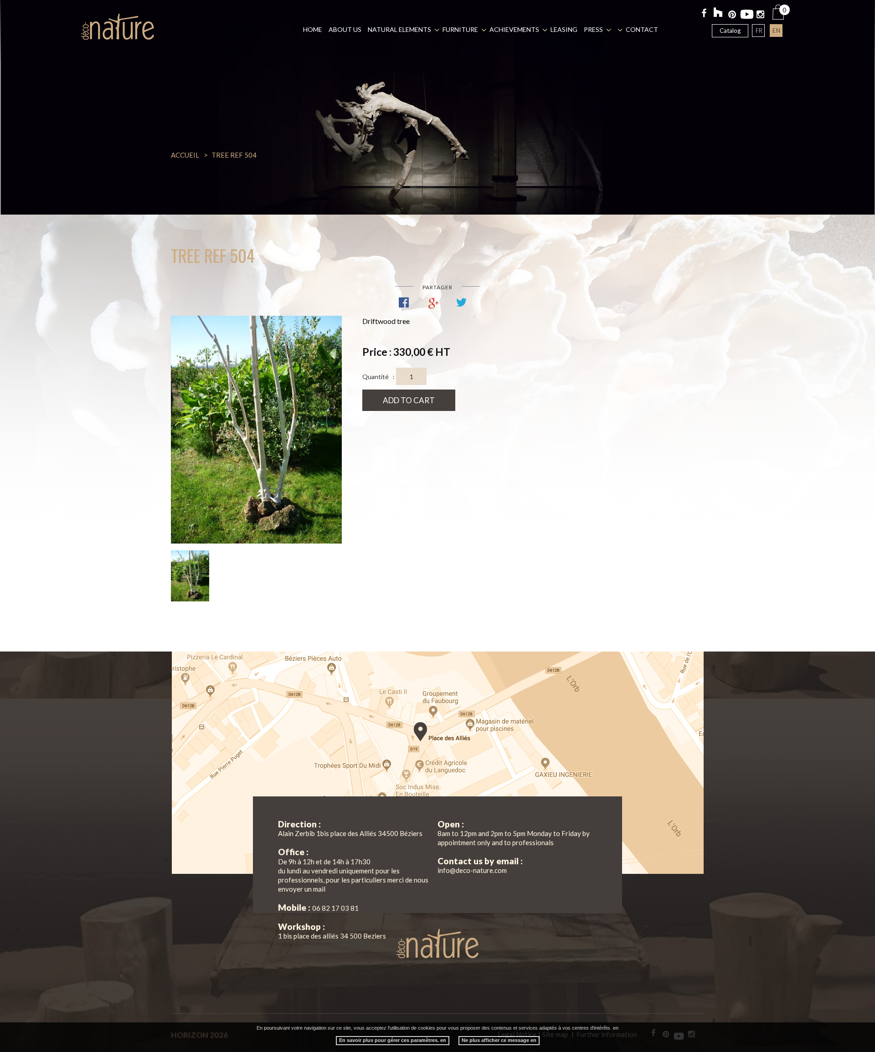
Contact (642, 29)
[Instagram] (760, 16)
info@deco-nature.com (472, 870)
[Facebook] (704, 14)
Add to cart (409, 400)
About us (345, 29)
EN (776, 30)
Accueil (185, 155)
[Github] (718, 13)
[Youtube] (746, 12)
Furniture (460, 29)
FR (759, 30)
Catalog (730, 30)
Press (593, 29)
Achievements (514, 29)
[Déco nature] (117, 27)
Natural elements (399, 29)
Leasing (564, 29)
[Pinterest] (732, 16)
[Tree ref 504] (256, 430)
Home (312, 29)
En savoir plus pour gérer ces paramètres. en (392, 1040)
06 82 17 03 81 (335, 908)
